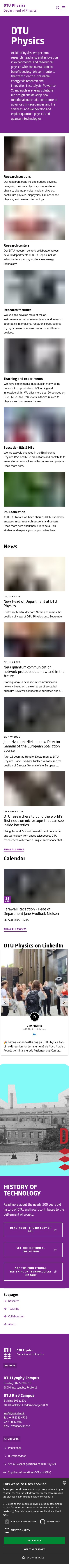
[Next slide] (64, 1002)
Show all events (15, 929)
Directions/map (17, 1456)
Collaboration (16, 1316)
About (11, 1324)
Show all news (14, 849)
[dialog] (34, 1521)
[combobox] (64, 1483)
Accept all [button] (35, 1540)
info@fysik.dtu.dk (14, 1413)
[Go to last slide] (5, 1002)
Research (13, 1301)
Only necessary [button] (34, 1549)
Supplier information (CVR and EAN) (29, 1472)
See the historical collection (31, 1250)
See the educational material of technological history (31, 1272)
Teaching (13, 1308)
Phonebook (14, 1447)
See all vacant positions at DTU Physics (32, 1464)
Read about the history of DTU (31, 1229)
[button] (63, 7)
